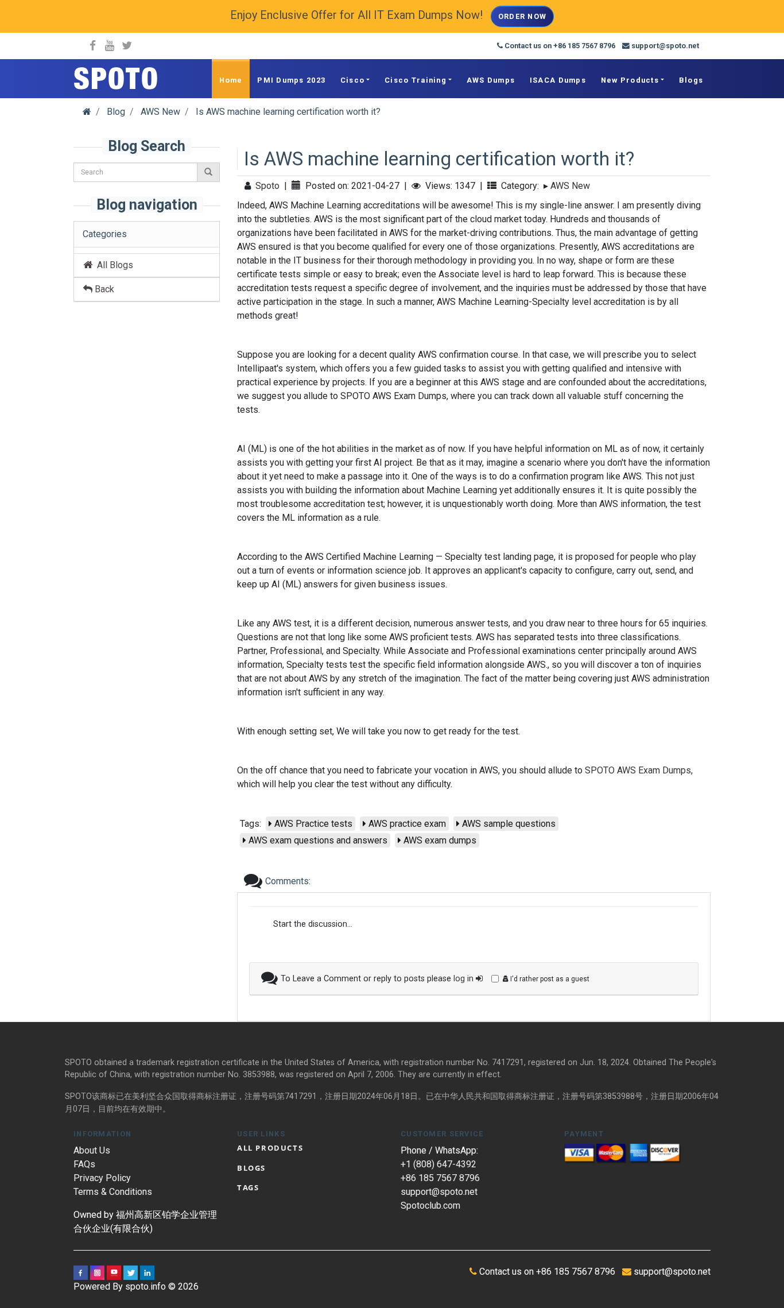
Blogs (691, 80)
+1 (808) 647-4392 (438, 1164)
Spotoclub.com (430, 1205)
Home (231, 80)
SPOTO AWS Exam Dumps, (639, 770)
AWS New (570, 185)
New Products (630, 80)
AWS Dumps (491, 80)
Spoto (267, 185)
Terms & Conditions (112, 1191)
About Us (91, 1150)
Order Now (522, 16)
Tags (248, 1187)
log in (464, 979)
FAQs (84, 1164)
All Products (270, 1148)
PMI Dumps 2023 (291, 80)
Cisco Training (416, 80)
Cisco (352, 80)
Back (103, 289)
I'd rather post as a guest (549, 979)
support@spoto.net (439, 1191)
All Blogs (112, 265)
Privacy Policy (102, 1177)
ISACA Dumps (558, 80)
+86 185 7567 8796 (440, 1177)
